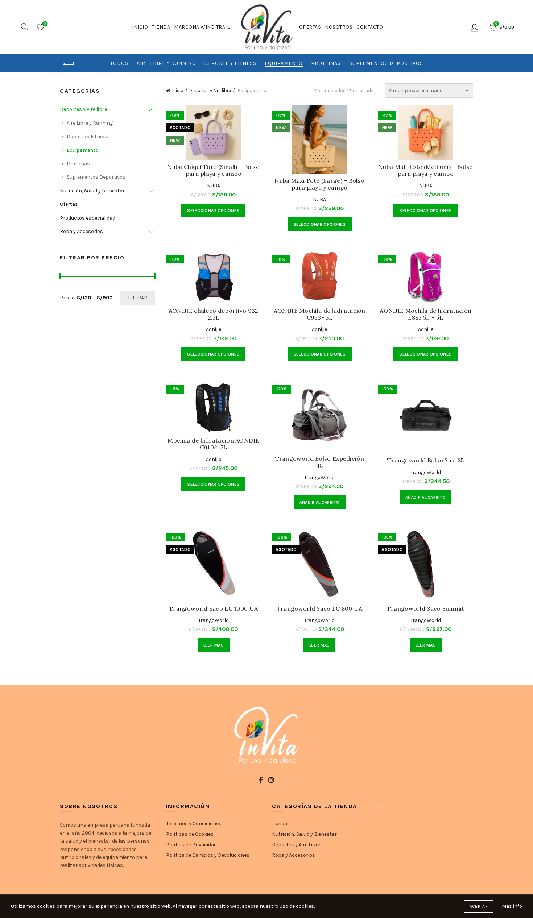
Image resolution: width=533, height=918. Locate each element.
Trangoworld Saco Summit (425, 608)
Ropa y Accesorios (81, 231)
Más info (512, 906)
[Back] (69, 64)
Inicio (140, 27)
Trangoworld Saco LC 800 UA (320, 608)
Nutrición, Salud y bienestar (92, 191)
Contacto (369, 27)
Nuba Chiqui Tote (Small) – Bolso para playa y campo (213, 170)
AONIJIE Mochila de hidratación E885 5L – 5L (425, 314)
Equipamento (284, 63)
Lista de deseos (45, 24)
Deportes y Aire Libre (296, 845)
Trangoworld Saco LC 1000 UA (213, 608)
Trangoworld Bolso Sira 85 (425, 460)
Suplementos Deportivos (386, 63)
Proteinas (326, 63)
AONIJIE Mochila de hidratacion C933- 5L (319, 314)
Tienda (161, 27)
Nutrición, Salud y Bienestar (304, 834)
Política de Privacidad (191, 845)
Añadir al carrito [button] (319, 502)
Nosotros (338, 27)
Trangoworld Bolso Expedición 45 (319, 462)
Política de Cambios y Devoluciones (207, 855)
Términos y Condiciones (194, 824)
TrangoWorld (319, 477)
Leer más (213, 645)
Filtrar (137, 298)
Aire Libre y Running (166, 63)
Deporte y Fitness (230, 63)
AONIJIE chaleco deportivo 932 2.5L (214, 314)
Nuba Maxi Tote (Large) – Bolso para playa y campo (319, 184)
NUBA (213, 186)
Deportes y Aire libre (210, 90)
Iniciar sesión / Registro (475, 27)
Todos (119, 63)
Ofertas (310, 27)
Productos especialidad (87, 218)
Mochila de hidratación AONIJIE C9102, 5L (213, 444)
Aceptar (479, 906)
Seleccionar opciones (213, 210)
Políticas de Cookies (190, 834)
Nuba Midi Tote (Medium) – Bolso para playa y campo (425, 170)
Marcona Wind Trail (202, 27)
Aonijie (213, 329)
